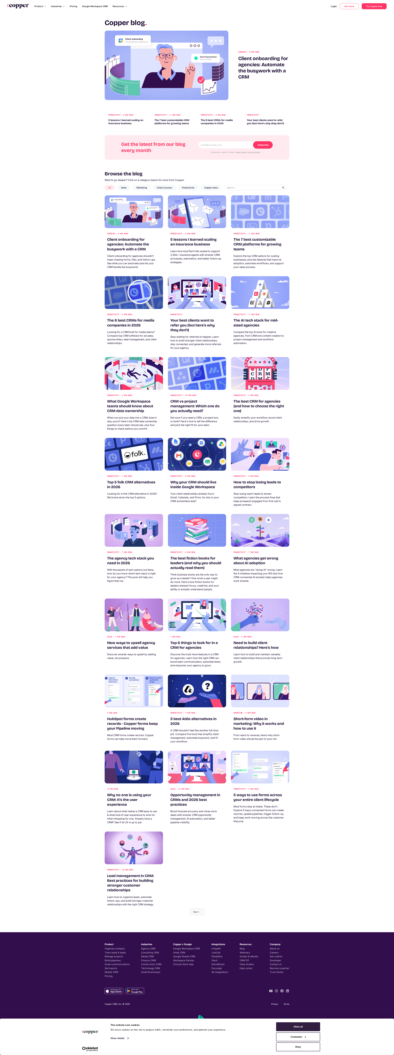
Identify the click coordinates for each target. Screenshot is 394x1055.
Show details (118, 1038)
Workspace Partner (183, 960)
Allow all (298, 1026)
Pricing (73, 6)
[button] (40, 6)
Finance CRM (148, 960)
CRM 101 (244, 960)
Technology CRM (150, 968)
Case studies (247, 964)
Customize (296, 1036)
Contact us (276, 964)
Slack (214, 960)
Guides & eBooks (249, 956)
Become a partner (279, 968)
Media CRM (147, 956)
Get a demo (276, 956)
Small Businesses (150, 972)
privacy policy (241, 152)
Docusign (216, 968)
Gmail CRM (179, 952)
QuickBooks (218, 964)
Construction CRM (151, 964)
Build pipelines (113, 960)
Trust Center (277, 972)
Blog (242, 948)
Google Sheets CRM (184, 956)
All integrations (219, 972)
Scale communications (117, 964)
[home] (18, 6)
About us (274, 948)
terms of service (254, 152)
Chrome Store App (183, 964)
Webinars (245, 952)
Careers (274, 952)
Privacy (274, 1004)
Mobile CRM (111, 972)
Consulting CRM (150, 952)
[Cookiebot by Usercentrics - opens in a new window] (90, 1049)
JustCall (215, 952)
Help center (246, 968)
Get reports (111, 968)
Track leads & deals (115, 952)
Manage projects (114, 956)
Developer (275, 960)
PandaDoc (217, 956)
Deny (298, 1046)
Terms (286, 1004)
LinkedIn (216, 948)
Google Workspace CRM (95, 6)
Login (334, 6)
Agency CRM (148, 948)
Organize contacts (115, 948)
